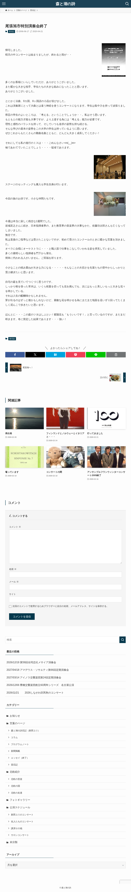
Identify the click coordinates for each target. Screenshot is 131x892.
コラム (14, 737)
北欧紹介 (15, 771)
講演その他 (16, 828)
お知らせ (15, 715)
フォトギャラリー (20, 800)
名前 (12, 569)
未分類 (13, 842)
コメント (15, 527)
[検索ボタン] (127, 4)
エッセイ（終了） (20, 758)
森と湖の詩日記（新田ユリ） (25, 730)
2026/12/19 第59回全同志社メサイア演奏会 (31, 662)
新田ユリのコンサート (22, 814)
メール (14, 581)
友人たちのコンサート (22, 821)
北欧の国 (15, 786)
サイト (12, 594)
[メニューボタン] (4, 4)
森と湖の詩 (65, 4)
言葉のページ (17, 723)
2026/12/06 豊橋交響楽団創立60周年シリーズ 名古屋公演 (40, 685)
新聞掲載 (15, 751)
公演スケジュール (20, 807)
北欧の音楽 (16, 779)
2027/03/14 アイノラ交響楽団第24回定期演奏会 (34, 677)
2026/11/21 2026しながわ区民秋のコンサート (35, 692)
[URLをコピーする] (116, 354)
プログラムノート (20, 744)
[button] (15, 354)
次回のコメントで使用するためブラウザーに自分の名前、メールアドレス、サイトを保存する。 (60, 606)
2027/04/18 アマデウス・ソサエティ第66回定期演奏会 (38, 669)
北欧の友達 (16, 792)
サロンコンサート (20, 835)
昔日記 (11, 31)
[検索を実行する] (122, 639)
